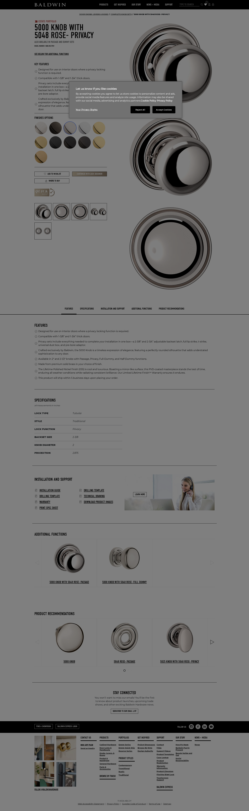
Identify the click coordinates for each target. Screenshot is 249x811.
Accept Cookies (164, 110)
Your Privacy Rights (87, 109)
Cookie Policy (148, 100)
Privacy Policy (164, 100)
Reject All (140, 110)
